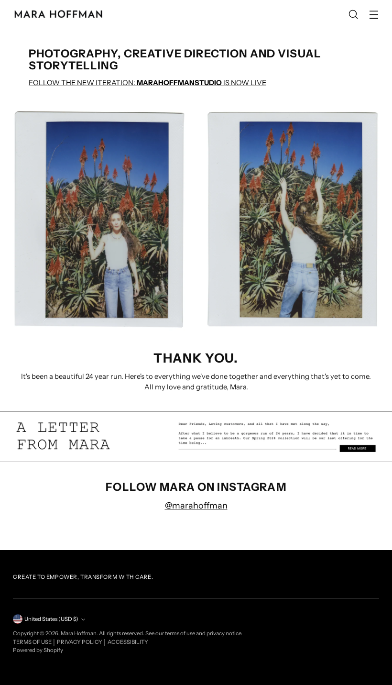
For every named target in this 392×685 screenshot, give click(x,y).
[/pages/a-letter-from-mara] (196, 436)
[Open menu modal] (374, 14)
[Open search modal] (353, 14)
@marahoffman (196, 505)
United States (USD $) (51, 619)
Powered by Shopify (38, 650)
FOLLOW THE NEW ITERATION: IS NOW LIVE (147, 82)
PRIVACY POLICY (80, 642)
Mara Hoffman (79, 633)
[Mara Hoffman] (58, 14)
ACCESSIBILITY (128, 642)
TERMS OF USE (33, 642)
